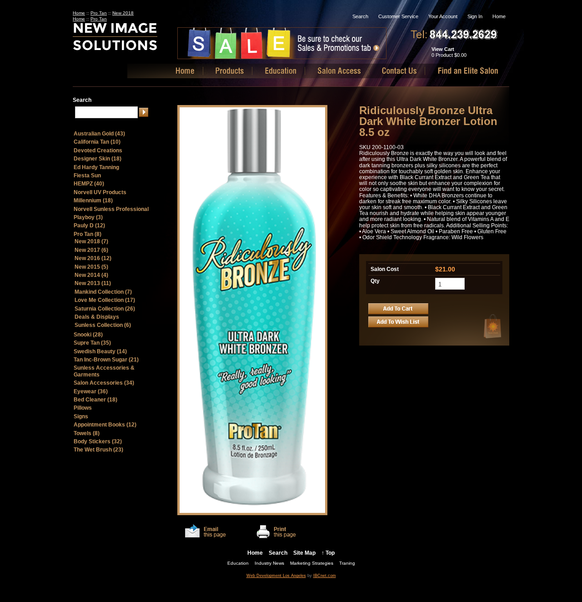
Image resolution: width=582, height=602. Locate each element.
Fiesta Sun (87, 175)
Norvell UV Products (100, 192)
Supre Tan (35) (92, 343)
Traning (347, 563)
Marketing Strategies (311, 563)
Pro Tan (98, 12)
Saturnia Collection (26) (105, 309)
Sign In (474, 16)
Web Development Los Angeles (276, 575)
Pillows (83, 408)
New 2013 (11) (93, 283)
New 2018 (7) (91, 241)
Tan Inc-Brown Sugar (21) (106, 359)
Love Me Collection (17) (105, 300)
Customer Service (398, 16)
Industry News (269, 563)
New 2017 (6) (91, 250)
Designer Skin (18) (97, 159)
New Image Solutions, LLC (131, 40)
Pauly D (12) (89, 225)
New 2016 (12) (93, 258)
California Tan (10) (97, 142)
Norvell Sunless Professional (111, 209)
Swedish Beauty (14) (100, 351)
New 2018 (123, 12)
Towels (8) (87, 433)
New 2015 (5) (91, 267)
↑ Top (328, 553)
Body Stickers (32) (98, 441)
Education (238, 563)
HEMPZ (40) (89, 184)
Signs (81, 416)
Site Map (304, 553)
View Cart (442, 49)
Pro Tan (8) (87, 234)
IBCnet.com (324, 575)
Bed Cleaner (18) (95, 399)
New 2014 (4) (91, 275)
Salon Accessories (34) (104, 383)
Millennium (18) (93, 200)
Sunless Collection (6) (103, 325)
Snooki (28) (88, 334)
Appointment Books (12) (105, 424)
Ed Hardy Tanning (96, 167)
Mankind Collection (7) (103, 292)
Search (360, 16)
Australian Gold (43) (99, 133)
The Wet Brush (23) (98, 449)
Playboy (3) (88, 217)
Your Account (442, 16)
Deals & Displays (97, 317)
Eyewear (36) (91, 391)
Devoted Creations (98, 150)
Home (499, 16)
